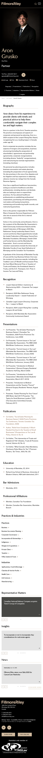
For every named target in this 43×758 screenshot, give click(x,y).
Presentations (17, 86)
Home (3, 98)
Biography (8, 86)
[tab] (20, 619)
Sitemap (4, 719)
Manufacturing (7, 581)
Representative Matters (27, 90)
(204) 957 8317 (12, 74)
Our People (9, 98)
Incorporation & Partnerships (11, 538)
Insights (22, 94)
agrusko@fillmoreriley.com (10, 76)
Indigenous (5, 542)
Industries (16, 90)
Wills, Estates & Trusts (9, 557)
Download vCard (23, 80)
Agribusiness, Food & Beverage (12, 567)
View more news (34, 687)
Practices (8, 90)
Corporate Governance (9, 535)
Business (4, 527)
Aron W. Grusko (18, 98)
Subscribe (8, 734)
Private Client (6, 549)
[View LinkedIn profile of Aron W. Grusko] (24, 75)
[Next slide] (6, 619)
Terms (8, 719)
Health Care (6, 574)
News (37, 90)
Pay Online (24, 734)
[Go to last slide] (3, 619)
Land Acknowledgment (29, 719)
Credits (29, 721)
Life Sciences (6, 578)
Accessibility (14, 719)
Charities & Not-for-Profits (10, 570)
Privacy (20, 719)
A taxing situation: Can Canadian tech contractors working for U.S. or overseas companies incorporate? (18, 637)
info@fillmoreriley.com (8, 716)
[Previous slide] (3, 653)
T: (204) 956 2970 (6, 713)
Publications (26, 86)
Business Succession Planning (11, 531)
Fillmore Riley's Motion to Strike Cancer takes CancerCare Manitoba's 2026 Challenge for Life (21, 673)
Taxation (4, 553)
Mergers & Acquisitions (9, 546)
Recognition (35, 86)
